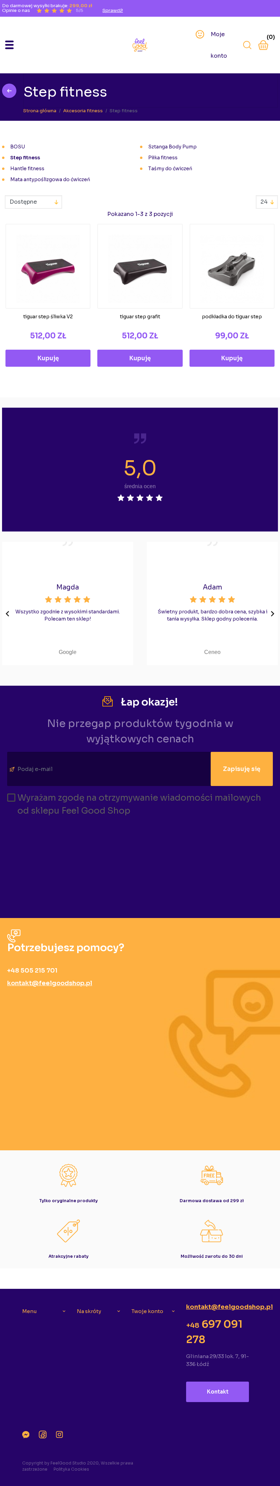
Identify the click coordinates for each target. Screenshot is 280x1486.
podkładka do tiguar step (232, 317)
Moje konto (219, 45)
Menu (29, 1311)
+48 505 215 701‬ (32, 970)
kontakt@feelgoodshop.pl (49, 983)
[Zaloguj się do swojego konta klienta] (200, 45)
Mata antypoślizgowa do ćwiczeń (50, 179)
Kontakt (217, 1391)
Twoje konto (147, 1311)
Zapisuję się (242, 769)
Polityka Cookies (71, 1469)
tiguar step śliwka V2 (48, 317)
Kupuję (48, 358)
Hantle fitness (27, 168)
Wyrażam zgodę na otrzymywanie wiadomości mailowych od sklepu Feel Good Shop (139, 804)
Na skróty (89, 1311)
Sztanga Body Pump (172, 147)
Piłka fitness (163, 158)
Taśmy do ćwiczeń (170, 168)
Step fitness (25, 158)
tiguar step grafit (140, 317)
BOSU (17, 147)
